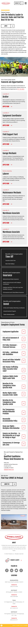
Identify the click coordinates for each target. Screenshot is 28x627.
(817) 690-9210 (14, 608)
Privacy (21, 625)
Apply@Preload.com (9, 469)
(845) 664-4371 (14, 620)
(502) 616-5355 (14, 586)
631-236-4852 (20, 89)
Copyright (17, 625)
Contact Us (14, 584)
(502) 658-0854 (14, 596)
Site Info (14, 625)
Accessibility (25, 625)
